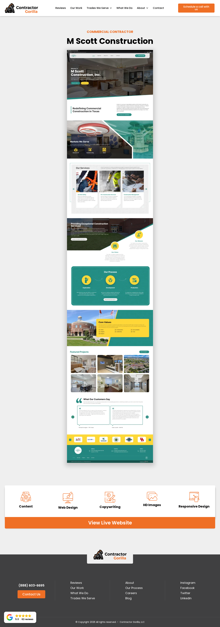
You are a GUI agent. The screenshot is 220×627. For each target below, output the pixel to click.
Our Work (76, 8)
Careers (131, 593)
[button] (20, 617)
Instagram (187, 583)
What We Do (124, 8)
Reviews (60, 8)
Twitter (185, 593)
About (129, 583)
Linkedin (185, 598)
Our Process (134, 588)
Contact (158, 8)
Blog (128, 598)
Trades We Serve (98, 8)
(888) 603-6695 (31, 585)
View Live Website (110, 522)
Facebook (187, 588)
